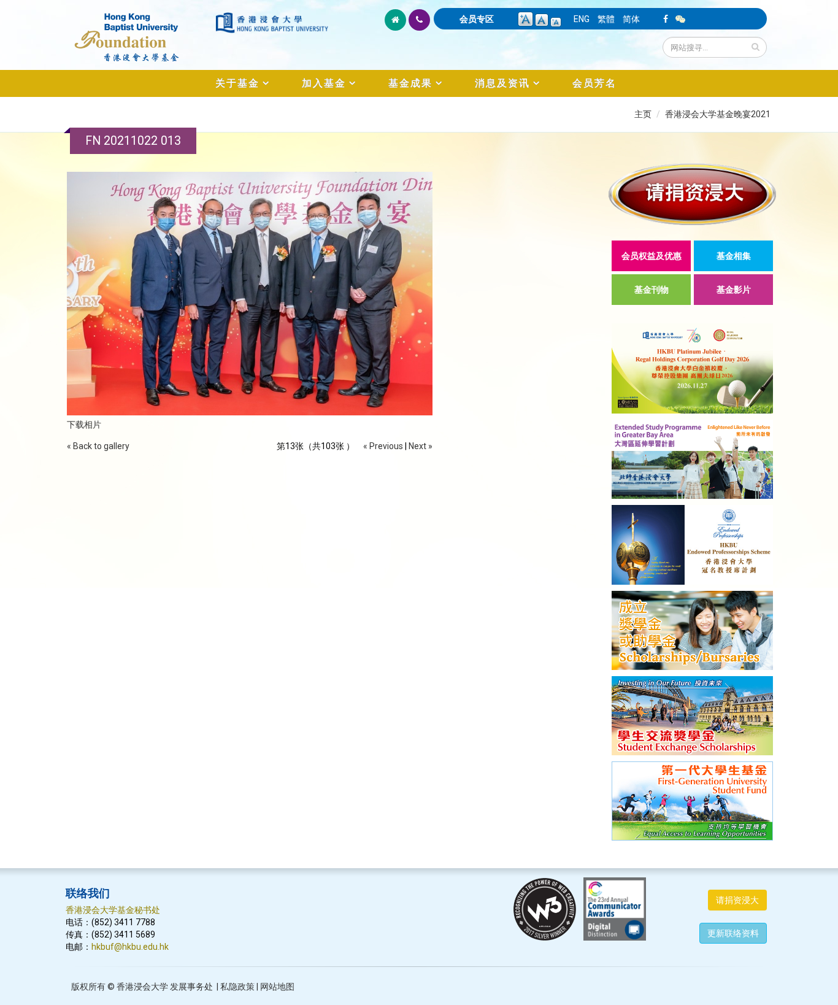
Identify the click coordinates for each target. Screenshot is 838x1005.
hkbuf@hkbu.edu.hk (130, 947)
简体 (631, 19)
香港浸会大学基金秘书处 (113, 910)
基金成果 (410, 83)
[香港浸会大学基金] (139, 30)
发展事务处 (191, 987)
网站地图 (277, 987)
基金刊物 (651, 290)
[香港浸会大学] (271, 22)
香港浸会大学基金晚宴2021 (718, 114)
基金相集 (734, 256)
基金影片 (734, 290)
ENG (582, 19)
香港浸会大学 (142, 987)
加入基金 (324, 83)
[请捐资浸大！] (692, 194)
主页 (643, 114)
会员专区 (476, 19)
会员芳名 (594, 83)
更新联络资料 (733, 933)
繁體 (606, 19)
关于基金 (237, 83)
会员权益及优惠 (651, 256)
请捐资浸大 (737, 900)
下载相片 (84, 424)
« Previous (383, 446)
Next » (420, 446)
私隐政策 (237, 987)
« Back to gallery (98, 446)
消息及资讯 (502, 83)
